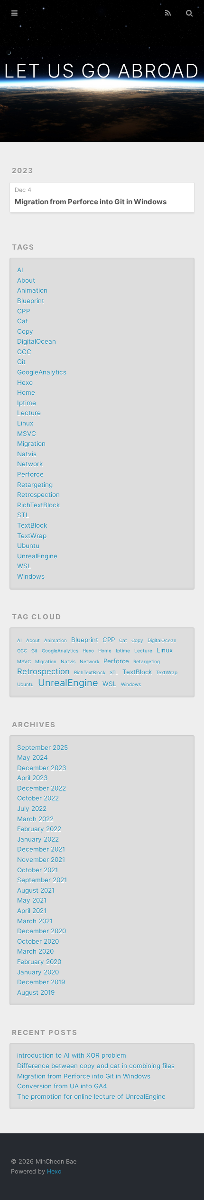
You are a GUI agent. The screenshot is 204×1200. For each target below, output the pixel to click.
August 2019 (36, 992)
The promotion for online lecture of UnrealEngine (91, 1096)
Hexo (25, 382)
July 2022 (31, 808)
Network (30, 464)
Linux (25, 423)
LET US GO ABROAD (102, 70)
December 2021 (41, 849)
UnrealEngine (37, 556)
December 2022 (41, 788)
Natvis (27, 454)
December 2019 (41, 982)
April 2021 (31, 910)
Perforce (30, 474)
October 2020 (38, 941)
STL (23, 515)
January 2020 (38, 972)
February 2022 (39, 829)
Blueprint (30, 300)
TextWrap (31, 535)
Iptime (26, 403)
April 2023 (32, 778)
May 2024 (32, 757)
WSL (24, 566)
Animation (32, 290)
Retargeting (35, 484)
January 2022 (38, 839)
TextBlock (32, 525)
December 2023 (41, 768)
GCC (24, 352)
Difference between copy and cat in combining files (96, 1066)
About (26, 280)
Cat (22, 321)
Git (21, 361)
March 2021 (35, 921)
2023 (23, 170)
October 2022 (38, 798)
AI (20, 270)
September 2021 (42, 880)
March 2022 (35, 819)
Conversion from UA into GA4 (62, 1086)
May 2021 (31, 900)
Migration (31, 443)
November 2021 (41, 859)
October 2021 (37, 870)
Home (26, 392)
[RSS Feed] (168, 13)
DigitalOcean (36, 341)
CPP (23, 311)
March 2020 (35, 951)
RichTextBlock (38, 505)
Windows (31, 576)
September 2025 (42, 747)
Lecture (29, 413)
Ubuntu (28, 545)
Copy (25, 331)
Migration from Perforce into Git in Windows (91, 201)
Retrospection (38, 494)
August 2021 (36, 890)
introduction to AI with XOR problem (71, 1055)
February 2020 (39, 961)
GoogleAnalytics (41, 372)
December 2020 (41, 931)
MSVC (26, 433)
